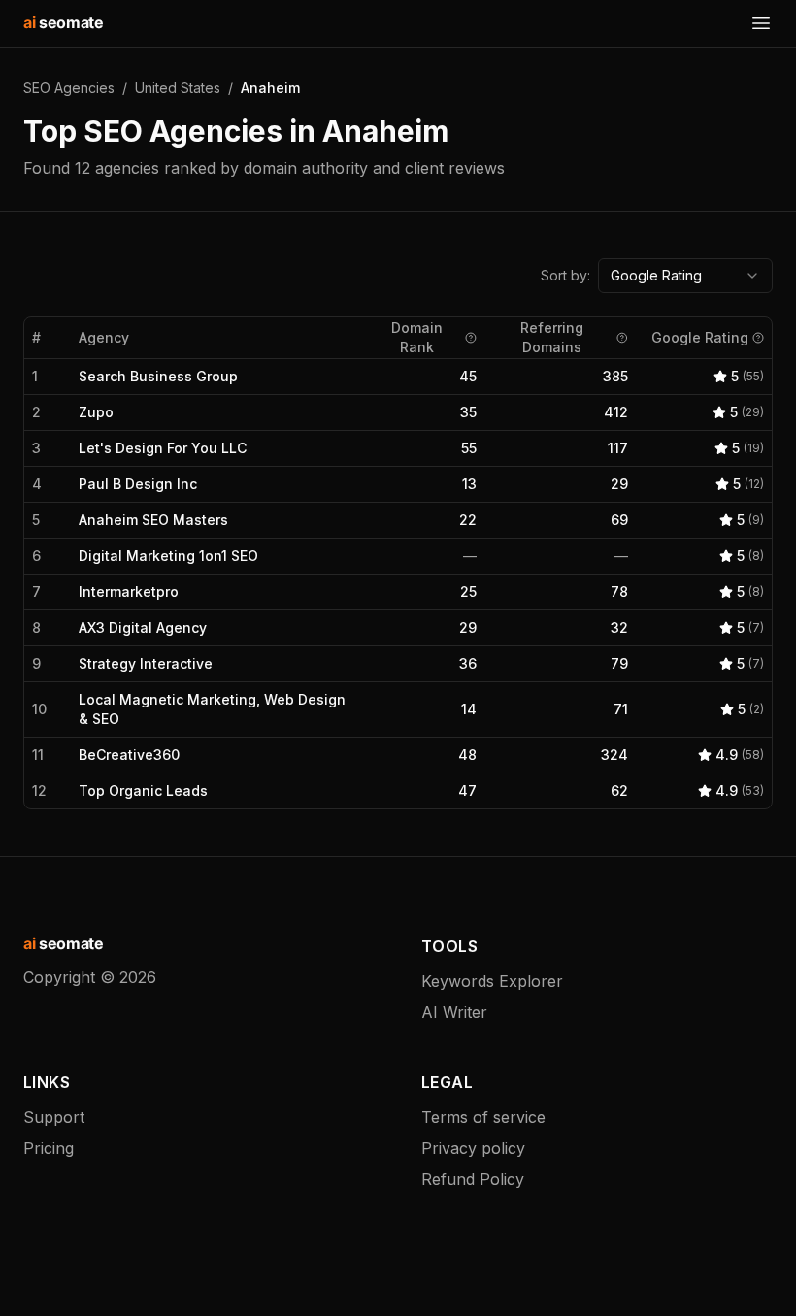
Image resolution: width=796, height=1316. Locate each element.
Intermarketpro (129, 591)
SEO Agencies (69, 88)
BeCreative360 (129, 754)
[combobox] (685, 275)
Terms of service (483, 1117)
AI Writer (454, 1012)
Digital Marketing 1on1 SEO (168, 555)
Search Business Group (158, 376)
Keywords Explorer (492, 981)
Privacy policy (473, 1148)
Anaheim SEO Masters (153, 519)
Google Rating (699, 337)
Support (53, 1117)
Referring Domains (551, 337)
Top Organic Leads (143, 790)
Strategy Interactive (146, 663)
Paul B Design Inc (138, 484)
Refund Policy (472, 1179)
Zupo (96, 412)
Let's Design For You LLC (163, 448)
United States (177, 88)
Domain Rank (417, 337)
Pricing (48, 1148)
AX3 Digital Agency (143, 627)
